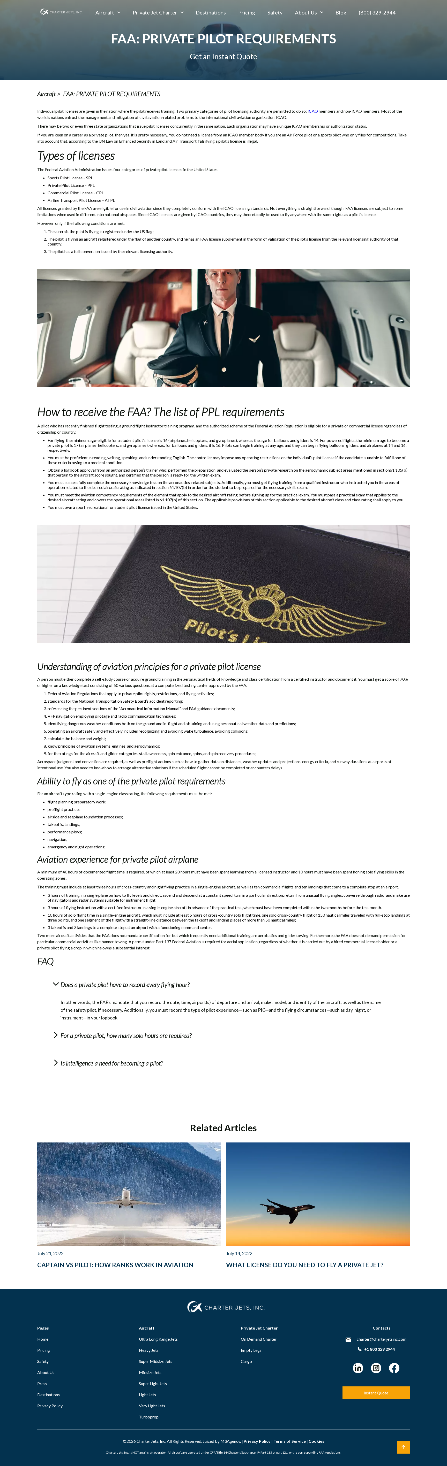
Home (42, 1339)
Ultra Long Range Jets (158, 1339)
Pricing (246, 12)
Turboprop (149, 1416)
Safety (274, 12)
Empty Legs (251, 1350)
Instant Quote (376, 1392)
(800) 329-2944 (377, 12)
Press (42, 1383)
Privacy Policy (50, 1405)
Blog (341, 12)
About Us (306, 12)
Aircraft (104, 12)
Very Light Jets (152, 1405)
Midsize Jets (150, 1372)
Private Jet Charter (155, 12)
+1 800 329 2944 (379, 1349)
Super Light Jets (153, 1383)
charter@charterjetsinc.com (381, 1339)
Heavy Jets (149, 1350)
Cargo (246, 1361)
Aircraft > (49, 93)
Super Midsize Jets (155, 1361)
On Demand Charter (259, 1339)
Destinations (211, 12)
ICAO (313, 111)
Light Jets (147, 1394)
